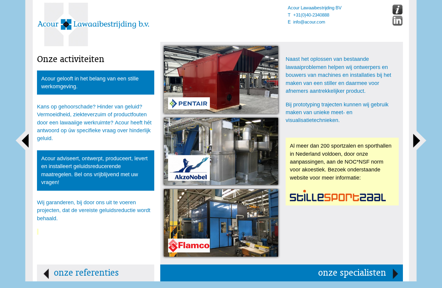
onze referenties (86, 273)
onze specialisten (352, 273)
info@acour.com (309, 21)
